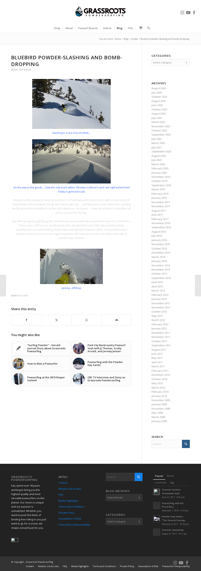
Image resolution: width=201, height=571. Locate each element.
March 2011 (158, 366)
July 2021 (157, 147)
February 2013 (160, 295)
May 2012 (157, 316)
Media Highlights (68, 500)
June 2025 (157, 105)
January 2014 (159, 261)
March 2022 (158, 143)
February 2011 (160, 370)
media (14, 69)
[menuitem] (57, 28)
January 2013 (159, 299)
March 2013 (158, 290)
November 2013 (161, 269)
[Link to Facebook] (194, 12)
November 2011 (161, 337)
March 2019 (158, 189)
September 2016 (161, 227)
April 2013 (157, 286)
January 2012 (159, 328)
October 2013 (159, 273)
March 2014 (158, 257)
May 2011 (157, 358)
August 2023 (159, 113)
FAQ (60, 494)
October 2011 (159, 341)
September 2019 (161, 185)
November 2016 (161, 223)
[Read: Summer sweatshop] (156, 532)
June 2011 (157, 354)
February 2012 (160, 324)
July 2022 (157, 139)
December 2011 (161, 333)
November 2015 (161, 244)
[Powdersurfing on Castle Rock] (3, 285)
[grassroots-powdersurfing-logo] (100, 11)
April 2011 (157, 362)
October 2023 (159, 109)
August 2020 (159, 156)
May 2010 (157, 383)
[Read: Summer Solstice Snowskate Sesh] (156, 491)
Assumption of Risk (69, 518)
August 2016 (159, 231)
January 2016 (159, 240)
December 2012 (161, 303)
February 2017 (160, 219)
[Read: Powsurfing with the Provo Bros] (156, 505)
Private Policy (66, 512)
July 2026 (157, 92)
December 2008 (161, 408)
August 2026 (159, 88)
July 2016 (157, 235)
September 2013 (161, 278)
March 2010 (158, 387)
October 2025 (159, 96)
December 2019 (161, 177)
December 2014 (161, 252)
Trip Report (25, 69)
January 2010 (159, 396)
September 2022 (161, 134)
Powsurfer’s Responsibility (74, 524)
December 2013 (161, 265)
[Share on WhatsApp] (86, 320)
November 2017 (161, 206)
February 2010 (160, 391)
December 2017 (161, 202)
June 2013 (157, 282)
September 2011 (161, 345)
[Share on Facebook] (26, 320)
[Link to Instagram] (182, 12)
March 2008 (158, 417)
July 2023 (157, 118)
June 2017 (157, 214)
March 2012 (158, 320)
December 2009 (161, 400)
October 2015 (159, 248)
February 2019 (160, 193)
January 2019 (159, 198)
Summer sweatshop (173, 529)
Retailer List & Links (69, 488)
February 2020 (160, 168)
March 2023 (158, 122)
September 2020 (161, 151)
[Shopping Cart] (140, 28)
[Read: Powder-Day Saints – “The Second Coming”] (156, 518)
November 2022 (161, 126)
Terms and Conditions (71, 506)
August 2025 (159, 101)
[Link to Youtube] (188, 12)
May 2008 (157, 412)
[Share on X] (56, 320)
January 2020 (159, 172)
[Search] (147, 28)
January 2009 (159, 404)
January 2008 (159, 421)
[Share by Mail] (117, 320)
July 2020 (157, 160)
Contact (63, 482)
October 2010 (159, 379)
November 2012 (161, 307)
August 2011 (159, 349)
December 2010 (161, 375)
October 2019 (159, 181)
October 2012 (159, 311)
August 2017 (159, 210)
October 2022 (159, 130)
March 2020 (158, 164)
